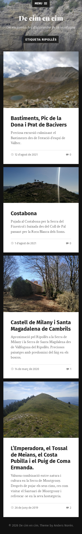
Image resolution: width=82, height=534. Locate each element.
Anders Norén (63, 525)
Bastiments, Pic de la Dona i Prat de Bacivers (39, 121)
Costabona (24, 213)
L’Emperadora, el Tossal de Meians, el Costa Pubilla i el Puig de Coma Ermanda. (40, 458)
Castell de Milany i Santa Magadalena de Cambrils (41, 325)
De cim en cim (41, 17)
